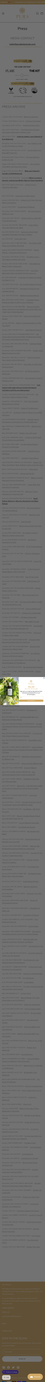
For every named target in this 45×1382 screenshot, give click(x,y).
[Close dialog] (44, 678)
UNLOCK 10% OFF (31, 700)
